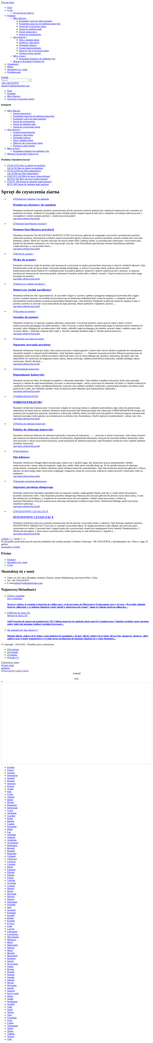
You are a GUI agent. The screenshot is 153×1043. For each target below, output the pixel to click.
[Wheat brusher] (24, 311)
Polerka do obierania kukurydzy (33, 429)
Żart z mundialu (14, 598)
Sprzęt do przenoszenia (30, 34)
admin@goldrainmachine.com (15, 85)
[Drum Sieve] (21, 451)
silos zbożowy (20, 37)
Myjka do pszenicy (24, 259)
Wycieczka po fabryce (23, 13)
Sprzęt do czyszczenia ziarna (32, 26)
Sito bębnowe (21, 457)
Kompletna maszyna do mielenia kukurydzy (40, 23)
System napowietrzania (30, 48)
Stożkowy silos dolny (29, 42)
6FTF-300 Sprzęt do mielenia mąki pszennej (28, 184)
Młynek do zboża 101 (17, 615)
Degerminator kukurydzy (29, 374)
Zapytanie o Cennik (10, 547)
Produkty (11, 15)
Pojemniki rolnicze (28, 45)
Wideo (10, 66)
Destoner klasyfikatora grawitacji (33, 229)
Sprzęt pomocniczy (28, 32)
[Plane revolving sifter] (31, 199)
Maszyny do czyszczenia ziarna (34, 50)
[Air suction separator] (28, 338)
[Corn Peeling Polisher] (29, 423)
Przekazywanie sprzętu (30, 53)
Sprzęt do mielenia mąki (30, 29)
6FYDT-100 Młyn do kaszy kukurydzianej (27, 179)
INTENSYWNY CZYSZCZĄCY (33, 517)
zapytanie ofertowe (22, 218)
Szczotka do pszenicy (26, 317)
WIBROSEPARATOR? (27, 402)
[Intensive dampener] (29, 284)
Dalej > (7, 539)
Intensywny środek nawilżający (32, 289)
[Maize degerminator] (26, 369)
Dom (9, 7)
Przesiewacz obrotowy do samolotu (34, 204)
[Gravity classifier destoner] (30, 223)
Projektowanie (14, 72)
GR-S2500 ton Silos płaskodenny (23, 173)
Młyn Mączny (19, 18)
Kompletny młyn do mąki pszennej (35, 21)
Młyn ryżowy (19, 56)
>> (12, 539)
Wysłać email (7, 665)
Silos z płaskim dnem (29, 40)
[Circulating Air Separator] (30, 481)
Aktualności (13, 64)
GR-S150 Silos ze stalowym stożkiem (25, 168)
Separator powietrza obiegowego (33, 487)
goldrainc (5, 668)
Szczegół (35, 218)
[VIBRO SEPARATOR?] (26, 396)
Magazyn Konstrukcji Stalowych (28, 61)
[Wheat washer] (23, 254)
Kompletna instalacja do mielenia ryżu (37, 58)
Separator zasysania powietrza (32, 344)
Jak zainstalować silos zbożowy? (22, 630)
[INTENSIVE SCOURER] (30, 511)
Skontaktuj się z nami (17, 69)
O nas (10, 10)
